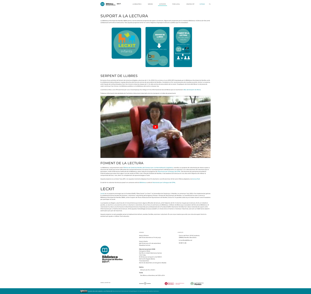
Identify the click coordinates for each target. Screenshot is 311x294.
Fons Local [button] (176, 4)
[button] (210, 4)
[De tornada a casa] (110, 4)
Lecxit (102, 193)
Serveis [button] (150, 4)
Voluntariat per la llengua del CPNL (169, 171)
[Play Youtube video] (155, 127)
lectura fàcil (196, 179)
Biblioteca (142, 182)
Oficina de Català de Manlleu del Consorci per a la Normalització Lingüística (148, 167)
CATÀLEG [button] (202, 4)
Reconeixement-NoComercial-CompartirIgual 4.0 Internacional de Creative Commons (136, 291)
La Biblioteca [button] (137, 4)
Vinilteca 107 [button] (190, 4)
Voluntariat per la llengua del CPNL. (164, 182)
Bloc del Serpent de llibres (192, 89)
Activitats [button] (162, 4)
